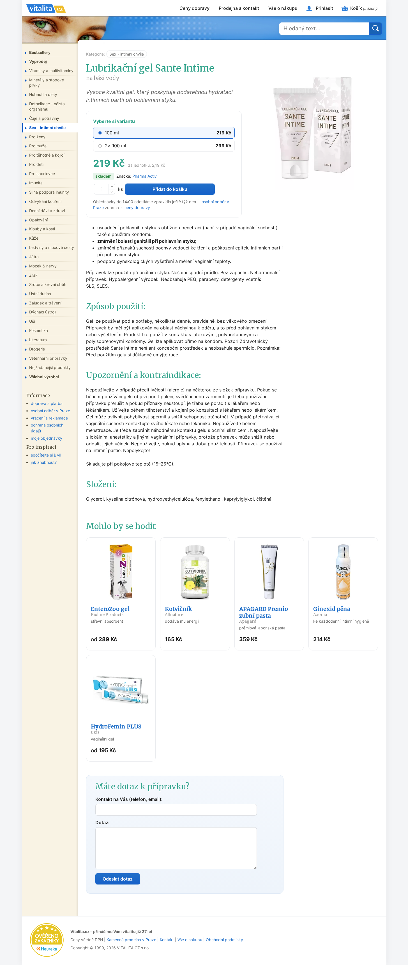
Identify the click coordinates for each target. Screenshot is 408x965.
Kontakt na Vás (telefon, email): (129, 799)
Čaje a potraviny (44, 118)
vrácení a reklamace (49, 418)
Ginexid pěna (331, 611)
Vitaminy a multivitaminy (51, 70)
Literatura (38, 339)
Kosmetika (38, 330)
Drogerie (37, 349)
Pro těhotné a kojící (46, 155)
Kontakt (167, 939)
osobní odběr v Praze (50, 410)
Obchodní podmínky (224, 939)
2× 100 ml (115, 145)
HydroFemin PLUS (116, 729)
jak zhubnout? (44, 462)
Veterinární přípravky (48, 358)
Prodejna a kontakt (239, 8)
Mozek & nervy (43, 265)
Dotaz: (102, 822)
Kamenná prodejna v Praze (131, 939)
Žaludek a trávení (45, 303)
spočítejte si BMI (46, 455)
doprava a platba (47, 403)
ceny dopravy (137, 207)
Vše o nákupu (283, 8)
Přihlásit (324, 8)
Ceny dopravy (194, 8)
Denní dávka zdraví (47, 210)
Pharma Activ (144, 176)
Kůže (33, 238)
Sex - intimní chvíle (126, 54)
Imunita (36, 182)
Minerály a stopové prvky (46, 82)
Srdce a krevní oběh (47, 284)
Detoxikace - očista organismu (47, 106)
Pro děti (36, 164)
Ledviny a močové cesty (51, 247)
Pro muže (38, 145)
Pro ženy (37, 136)
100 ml (112, 133)
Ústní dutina (40, 293)
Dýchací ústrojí (42, 312)
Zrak (33, 275)
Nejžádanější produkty (50, 367)
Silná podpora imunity (49, 192)
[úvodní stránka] (46, 8)
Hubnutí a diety (43, 94)
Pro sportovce (42, 173)
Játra (34, 256)
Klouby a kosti (42, 228)
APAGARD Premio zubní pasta (263, 615)
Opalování (38, 219)
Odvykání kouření (45, 201)
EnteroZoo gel (110, 611)
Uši (32, 321)
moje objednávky (46, 438)
